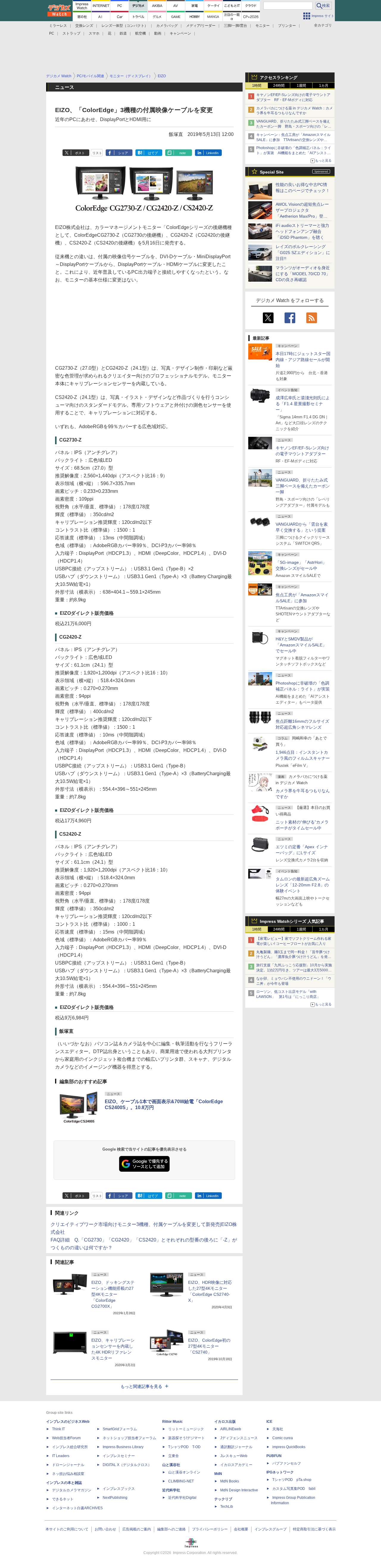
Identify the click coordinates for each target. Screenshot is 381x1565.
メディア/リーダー (201, 26)
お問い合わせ (105, 1529)
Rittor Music (172, 1422)
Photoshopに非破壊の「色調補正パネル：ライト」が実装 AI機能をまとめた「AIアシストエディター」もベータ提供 (293, 153)
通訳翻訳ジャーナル (236, 1447)
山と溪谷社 (171, 1465)
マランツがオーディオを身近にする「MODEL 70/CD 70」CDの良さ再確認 (303, 273)
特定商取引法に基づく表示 (314, 1529)
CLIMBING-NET (181, 1481)
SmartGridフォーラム (120, 1429)
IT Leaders (60, 1456)
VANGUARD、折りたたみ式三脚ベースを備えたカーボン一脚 (303, 486)
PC (51, 33)
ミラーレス (58, 26)
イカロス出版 (225, 1422)
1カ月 (323, 85)
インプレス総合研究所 (70, 1447)
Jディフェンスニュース (239, 1438)
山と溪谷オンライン (184, 1472)
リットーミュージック (186, 1429)
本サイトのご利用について (67, 1529)
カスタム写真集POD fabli (294, 1489)
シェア (123, 153)
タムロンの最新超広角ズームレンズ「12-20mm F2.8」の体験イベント (303, 885)
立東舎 (173, 1456)
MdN (218, 1474)
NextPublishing (115, 1498)
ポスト (80, 153)
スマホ (94, 33)
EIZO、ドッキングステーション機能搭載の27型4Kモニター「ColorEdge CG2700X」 (113, 1294)
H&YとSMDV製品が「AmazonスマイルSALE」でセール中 (301, 645)
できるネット (63, 1499)
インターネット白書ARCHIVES (77, 1508)
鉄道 (123, 33)
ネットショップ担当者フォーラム (129, 1438)
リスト (97, 153)
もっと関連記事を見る (141, 1386)
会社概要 (241, 1529)
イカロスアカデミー (236, 1465)
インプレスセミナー (119, 1456)
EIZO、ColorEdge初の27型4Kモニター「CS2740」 (209, 1346)
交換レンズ (84, 26)
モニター (262, 26)
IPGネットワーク (280, 1472)
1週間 (301, 85)
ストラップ (71, 33)
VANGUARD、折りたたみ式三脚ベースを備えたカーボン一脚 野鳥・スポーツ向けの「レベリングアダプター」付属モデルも (293, 126)
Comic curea (282, 1438)
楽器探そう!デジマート (186, 1438)
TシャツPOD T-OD (184, 1447)
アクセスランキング (278, 77)
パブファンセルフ (286, 1463)
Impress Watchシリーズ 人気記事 (292, 921)
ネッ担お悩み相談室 (68, 1474)
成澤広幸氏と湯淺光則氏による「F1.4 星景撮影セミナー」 (303, 403)
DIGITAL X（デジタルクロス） (127, 1465)
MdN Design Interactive (239, 1490)
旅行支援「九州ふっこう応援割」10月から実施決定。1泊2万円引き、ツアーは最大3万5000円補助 (294, 970)
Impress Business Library (123, 1447)
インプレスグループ (270, 1529)
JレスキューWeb (233, 1456)
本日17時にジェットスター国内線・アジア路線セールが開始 (303, 359)
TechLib (226, 1506)
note (182, 153)
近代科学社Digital (182, 1498)
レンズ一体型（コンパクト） (125, 26)
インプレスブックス (119, 1489)
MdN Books (229, 1481)
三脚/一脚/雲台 (235, 26)
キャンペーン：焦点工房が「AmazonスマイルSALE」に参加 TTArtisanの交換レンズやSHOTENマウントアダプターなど (293, 140)
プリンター (287, 26)
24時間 (279, 85)
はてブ (153, 153)
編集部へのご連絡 (171, 1529)
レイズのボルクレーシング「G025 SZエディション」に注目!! (303, 252)
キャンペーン (180, 33)
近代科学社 (171, 1490)
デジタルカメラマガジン (71, 1490)
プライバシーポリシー (210, 1529)
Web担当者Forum (66, 1438)
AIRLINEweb (230, 1429)
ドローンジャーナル (68, 1465)
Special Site (272, 172)
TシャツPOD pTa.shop (291, 1480)
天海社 (277, 1429)
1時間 (256, 85)
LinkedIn (212, 153)
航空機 (140, 33)
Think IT (58, 1429)
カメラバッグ (167, 26)
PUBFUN (274, 1456)
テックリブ (223, 1499)
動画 (157, 33)
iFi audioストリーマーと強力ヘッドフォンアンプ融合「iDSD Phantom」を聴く (302, 231)
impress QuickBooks (288, 1447)
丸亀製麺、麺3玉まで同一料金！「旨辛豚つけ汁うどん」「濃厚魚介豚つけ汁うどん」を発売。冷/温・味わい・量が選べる (293, 957)
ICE (269, 1422)
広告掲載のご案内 (136, 1529)
